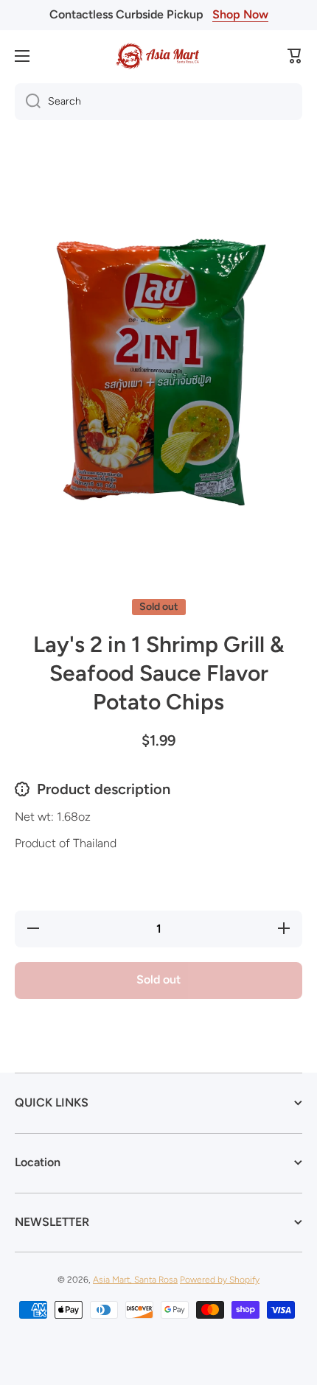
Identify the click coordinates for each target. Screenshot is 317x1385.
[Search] (28, 101)
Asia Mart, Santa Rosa (135, 1279)
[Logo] (158, 56)
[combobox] (158, 101)
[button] (295, 56)
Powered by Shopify (219, 1279)
